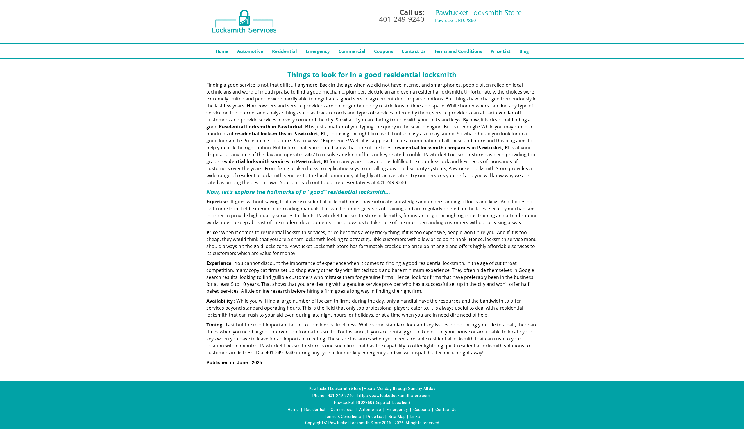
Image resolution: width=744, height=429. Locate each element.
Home (222, 51)
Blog (524, 51)
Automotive (250, 51)
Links (415, 416)
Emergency (318, 51)
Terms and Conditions (458, 51)
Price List (501, 51)
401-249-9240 (401, 19)
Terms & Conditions (342, 416)
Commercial (352, 51)
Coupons (383, 51)
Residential (284, 51)
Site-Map (397, 416)
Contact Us (413, 51)
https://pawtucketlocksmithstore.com (393, 395)
